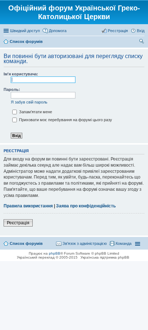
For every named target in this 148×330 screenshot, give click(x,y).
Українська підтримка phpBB (104, 257)
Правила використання (28, 205)
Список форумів (26, 243)
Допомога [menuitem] (57, 30)
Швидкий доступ (25, 30)
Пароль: (12, 89)
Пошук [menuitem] (141, 42)
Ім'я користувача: (21, 74)
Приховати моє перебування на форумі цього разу (65, 120)
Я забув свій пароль (29, 102)
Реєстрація (18, 222)
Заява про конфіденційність (86, 205)
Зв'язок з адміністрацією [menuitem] (85, 243)
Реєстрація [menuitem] (118, 30)
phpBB (54, 253)
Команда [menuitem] (123, 243)
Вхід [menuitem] (140, 30)
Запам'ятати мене (35, 112)
